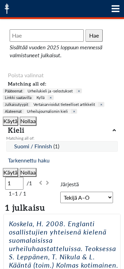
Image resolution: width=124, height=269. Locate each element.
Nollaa (28, 121)
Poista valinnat (26, 75)
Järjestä (69, 184)
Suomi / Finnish (33, 146)
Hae (94, 35)
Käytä (10, 121)
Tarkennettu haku (29, 160)
